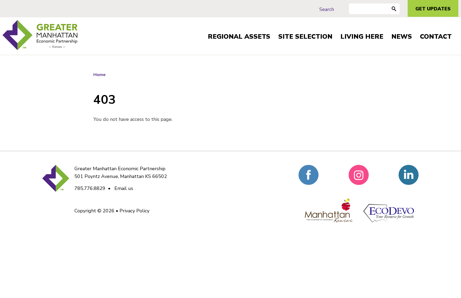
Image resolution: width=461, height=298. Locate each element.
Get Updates (433, 9)
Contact (436, 36)
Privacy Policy (134, 211)
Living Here (361, 36)
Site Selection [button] (305, 36)
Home (99, 75)
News (401, 36)
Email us (123, 188)
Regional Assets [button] (239, 36)
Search (326, 9)
